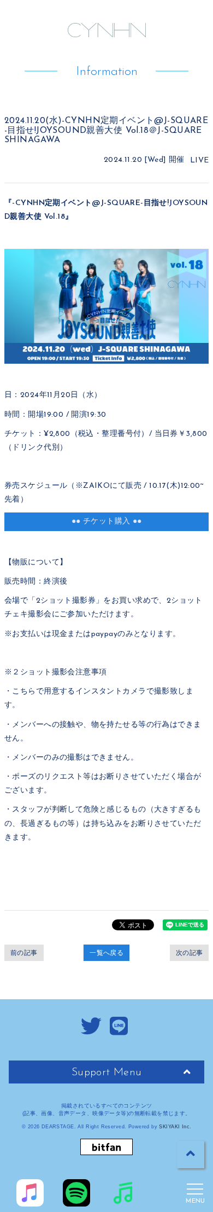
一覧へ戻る (106, 953)
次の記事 (189, 953)
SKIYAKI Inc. (175, 1126)
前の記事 (24, 953)
